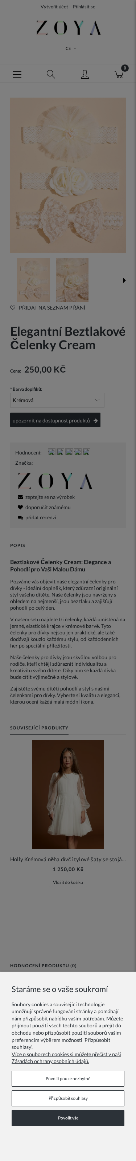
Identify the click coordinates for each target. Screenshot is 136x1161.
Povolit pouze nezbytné (68, 1078)
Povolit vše (68, 1118)
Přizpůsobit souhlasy (68, 1098)
